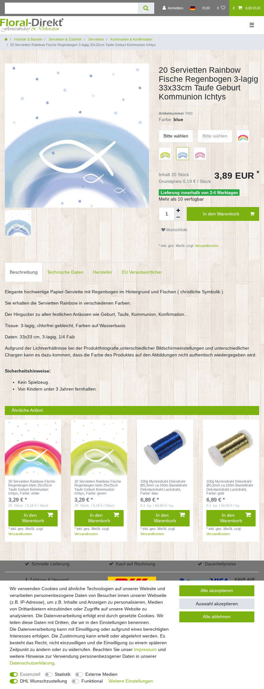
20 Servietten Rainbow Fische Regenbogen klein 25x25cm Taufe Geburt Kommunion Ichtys (31, 487)
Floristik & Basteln (27, 39)
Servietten (95, 39)
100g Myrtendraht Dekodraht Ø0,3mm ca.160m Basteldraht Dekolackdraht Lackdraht (163, 487)
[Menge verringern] (178, 217)
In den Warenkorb (221, 213)
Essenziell (30, 674)
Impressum (145, 649)
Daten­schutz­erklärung (32, 662)
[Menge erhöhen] (178, 210)
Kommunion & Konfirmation (130, 39)
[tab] (23, 271)
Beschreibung (24, 272)
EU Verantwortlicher (142, 272)
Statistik (63, 674)
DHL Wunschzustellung (43, 681)
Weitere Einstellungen (130, 681)
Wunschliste (176, 230)
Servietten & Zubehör (65, 39)
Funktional (92, 681)
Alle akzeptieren (217, 590)
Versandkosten (206, 246)
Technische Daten (65, 272)
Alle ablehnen (217, 616)
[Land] (193, 8)
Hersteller (102, 272)
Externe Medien (101, 674)
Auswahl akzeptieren (217, 603)
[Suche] (146, 8)
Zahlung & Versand (49, 579)
